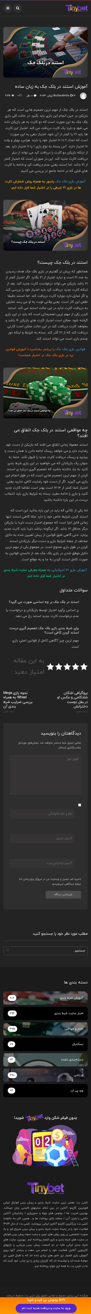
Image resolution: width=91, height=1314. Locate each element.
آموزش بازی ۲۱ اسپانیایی (69, 570)
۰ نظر (29, 95)
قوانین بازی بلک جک (70, 349)
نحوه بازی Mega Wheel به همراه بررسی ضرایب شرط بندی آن (17, 702)
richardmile (61, 95)
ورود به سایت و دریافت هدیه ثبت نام (46, 1308)
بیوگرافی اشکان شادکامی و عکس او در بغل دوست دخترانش (72, 702)
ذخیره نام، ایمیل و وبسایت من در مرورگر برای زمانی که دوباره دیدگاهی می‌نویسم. (50, 881)
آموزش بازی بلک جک (70, 181)
